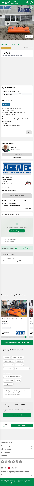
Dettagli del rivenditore (17, 196)
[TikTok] (13, 461)
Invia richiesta (22, 425)
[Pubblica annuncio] (27, 2)
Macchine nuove (6, 48)
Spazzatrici (20, 361)
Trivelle (18, 380)
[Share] (29, 132)
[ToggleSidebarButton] (2, 2)
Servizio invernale (9, 361)
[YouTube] (2, 461)
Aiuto (5, 468)
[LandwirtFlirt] (20, 461)
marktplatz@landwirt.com (11, 483)
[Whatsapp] (17, 462)
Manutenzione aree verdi (22, 368)
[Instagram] (6, 461)
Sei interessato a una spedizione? (14, 261)
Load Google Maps (18, 231)
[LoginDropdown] (31, 2)
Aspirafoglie (19, 365)
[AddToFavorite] (31, 7)
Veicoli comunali (9, 365)
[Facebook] (9, 461)
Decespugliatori (8, 368)
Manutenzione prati (17, 357)
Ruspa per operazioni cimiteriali (12, 376)
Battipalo (7, 357)
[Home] (12, 2)
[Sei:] (3, 214)
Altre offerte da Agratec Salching (13, 295)
